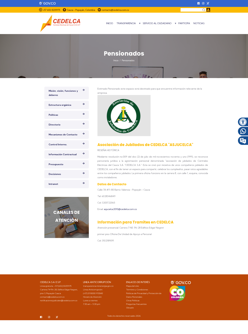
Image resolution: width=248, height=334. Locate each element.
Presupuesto (56, 164)
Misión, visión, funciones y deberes (63, 92)
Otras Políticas (133, 300)
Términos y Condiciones (137, 289)
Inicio (109, 23)
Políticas (53, 114)
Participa (184, 23)
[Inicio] (60, 23)
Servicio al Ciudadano (157, 24)
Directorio (54, 124)
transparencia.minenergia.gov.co (98, 286)
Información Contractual (63, 154)
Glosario (130, 307)
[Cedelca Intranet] (208, 10)
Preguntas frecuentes (136, 304)
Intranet (53, 184)
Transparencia (126, 24)
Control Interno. (58, 144)
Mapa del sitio (132, 286)
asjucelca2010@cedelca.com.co (120, 209)
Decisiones (55, 174)
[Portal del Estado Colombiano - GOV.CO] (47, 3)
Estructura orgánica (60, 104)
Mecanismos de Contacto (63, 134)
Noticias (199, 23)
